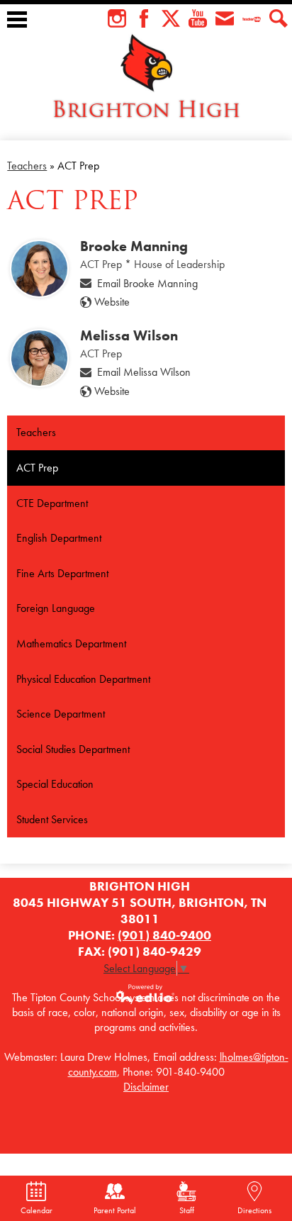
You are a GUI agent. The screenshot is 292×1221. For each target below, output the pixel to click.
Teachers (27, 165)
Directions (254, 1210)
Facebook (144, 18)
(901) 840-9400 (164, 935)
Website (112, 301)
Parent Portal (115, 1210)
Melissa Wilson (129, 335)
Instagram (117, 18)
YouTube (197, 18)
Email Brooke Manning (147, 283)
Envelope (224, 18)
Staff (186, 1210)
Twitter (170, 18)
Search (278, 18)
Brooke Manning (134, 246)
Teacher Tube (251, 18)
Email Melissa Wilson (144, 371)
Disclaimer (146, 1086)
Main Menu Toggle (17, 19)
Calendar (36, 1210)
